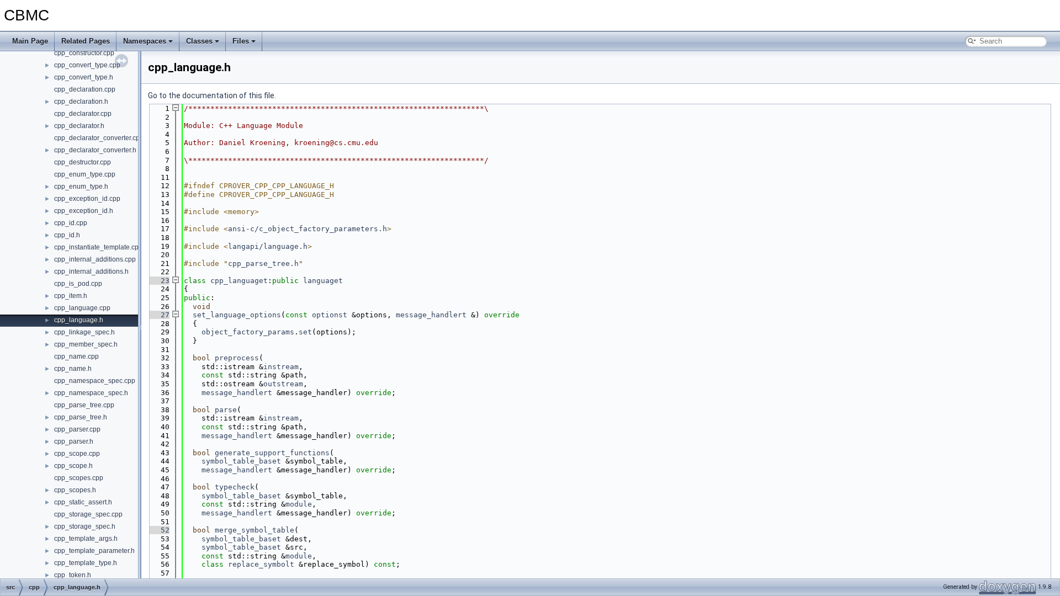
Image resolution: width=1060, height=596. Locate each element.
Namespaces (144, 41)
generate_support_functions (272, 453)
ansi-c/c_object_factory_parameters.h (307, 229)
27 (158, 315)
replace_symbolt (261, 564)
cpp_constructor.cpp (84, 53)
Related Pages (85, 41)
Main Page (30, 41)
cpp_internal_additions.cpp (95, 259)
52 (158, 530)
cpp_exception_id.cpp (87, 199)
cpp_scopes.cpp (78, 478)
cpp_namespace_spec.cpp (94, 381)
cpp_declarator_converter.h (95, 150)
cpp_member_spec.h (86, 344)
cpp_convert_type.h (83, 77)
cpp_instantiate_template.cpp (98, 247)
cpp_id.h (67, 235)
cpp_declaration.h (81, 101)
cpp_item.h (70, 296)
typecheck (235, 487)
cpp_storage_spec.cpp (88, 514)
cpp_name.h (73, 368)
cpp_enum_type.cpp (84, 174)
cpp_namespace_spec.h (91, 393)
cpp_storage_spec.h (84, 526)
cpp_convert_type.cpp (87, 65)
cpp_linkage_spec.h (84, 332)
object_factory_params (248, 332)
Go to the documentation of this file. (212, 95)
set (305, 332)
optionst (329, 315)
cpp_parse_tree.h (80, 417)
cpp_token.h (72, 575)
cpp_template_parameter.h (94, 551)
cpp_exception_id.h (83, 211)
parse (226, 410)
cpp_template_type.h (85, 563)
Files (240, 41)
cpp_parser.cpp (77, 429)
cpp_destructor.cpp (82, 162)
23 (158, 280)
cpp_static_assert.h (83, 502)
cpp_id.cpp (70, 223)
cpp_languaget (239, 280)
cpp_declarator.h (79, 126)
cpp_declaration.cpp (84, 89)
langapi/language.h (268, 246)
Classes (199, 41)
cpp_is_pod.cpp (78, 284)
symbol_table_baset (241, 461)
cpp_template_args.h (86, 538)
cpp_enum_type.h (81, 186)
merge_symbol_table (254, 530)
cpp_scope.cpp (77, 453)
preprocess (237, 358)
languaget (323, 280)
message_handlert (431, 315)
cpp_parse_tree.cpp (84, 405)
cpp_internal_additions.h (91, 271)
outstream (283, 384)
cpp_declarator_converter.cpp (99, 138)
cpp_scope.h (73, 466)
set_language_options (237, 315)
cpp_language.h (78, 320)
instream (281, 367)
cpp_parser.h (73, 441)
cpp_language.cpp (82, 308)
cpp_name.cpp (76, 356)
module (298, 504)
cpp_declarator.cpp (83, 114)
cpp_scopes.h (75, 490)
